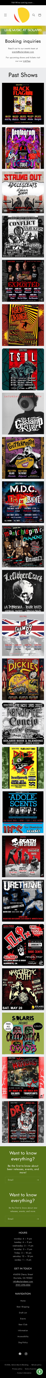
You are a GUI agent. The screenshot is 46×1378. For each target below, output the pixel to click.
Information (23, 1330)
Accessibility (23, 1336)
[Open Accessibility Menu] (39, 1371)
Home (23, 1300)
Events (23, 1318)
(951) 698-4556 (23, 1284)
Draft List (23, 1312)
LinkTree (27, 61)
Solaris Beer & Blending (20, 1365)
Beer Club (23, 1324)
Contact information (24, 1373)
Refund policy (36, 1365)
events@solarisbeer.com (23, 51)
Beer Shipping (23, 1306)
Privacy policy (17, 1369)
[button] (5, 15)
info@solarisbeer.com (23, 1281)
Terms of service (30, 1369)
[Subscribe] (38, 1180)
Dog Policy (23, 1342)
